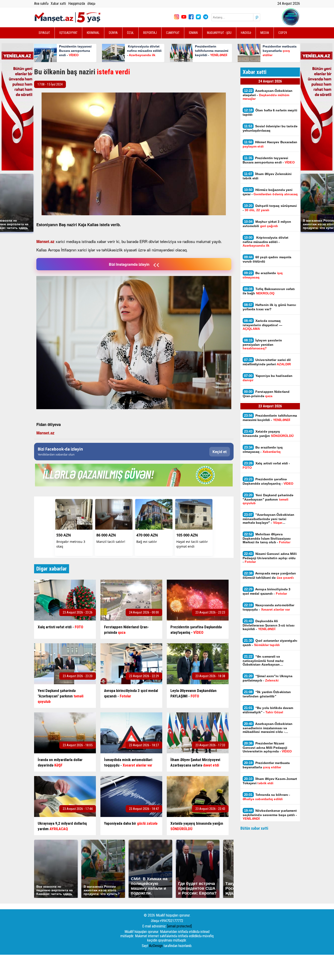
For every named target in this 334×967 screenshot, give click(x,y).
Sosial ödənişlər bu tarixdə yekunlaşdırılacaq (270, 128)
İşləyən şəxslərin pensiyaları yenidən (262, 344)
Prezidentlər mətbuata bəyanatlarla (266, 765)
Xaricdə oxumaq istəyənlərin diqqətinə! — (262, 325)
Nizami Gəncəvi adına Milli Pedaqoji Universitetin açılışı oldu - (270, 558)
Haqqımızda (76, 3)
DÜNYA (113, 33)
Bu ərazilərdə (263, 275)
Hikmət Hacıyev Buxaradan (270, 144)
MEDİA (264, 33)
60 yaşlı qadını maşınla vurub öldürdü (267, 259)
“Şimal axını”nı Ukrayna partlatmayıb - (268, 678)
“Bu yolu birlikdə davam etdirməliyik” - (268, 710)
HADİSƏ (246, 33)
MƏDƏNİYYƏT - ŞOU (219, 33)
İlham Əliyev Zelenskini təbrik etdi (267, 176)
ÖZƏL (130, 33)
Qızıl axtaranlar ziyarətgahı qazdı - (270, 643)
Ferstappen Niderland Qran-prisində (266, 394)
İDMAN (193, 33)
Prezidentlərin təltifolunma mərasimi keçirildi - (270, 417)
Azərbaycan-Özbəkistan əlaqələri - (268, 94)
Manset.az (45, 241)
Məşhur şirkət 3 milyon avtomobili (267, 224)
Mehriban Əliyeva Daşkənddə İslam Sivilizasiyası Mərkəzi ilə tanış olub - (267, 538)
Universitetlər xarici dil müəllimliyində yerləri (267, 362)
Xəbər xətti (58, 3)
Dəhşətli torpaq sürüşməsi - (270, 208)
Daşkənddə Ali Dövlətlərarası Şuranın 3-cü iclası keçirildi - (268, 625)
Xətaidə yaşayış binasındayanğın (268, 433)
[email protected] (179, 926)
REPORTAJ (150, 33)
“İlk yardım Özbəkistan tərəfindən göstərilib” (267, 694)
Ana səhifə (41, 3)
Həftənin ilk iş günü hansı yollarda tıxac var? (269, 307)
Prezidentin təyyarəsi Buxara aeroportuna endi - (269, 160)
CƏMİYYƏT (172, 33)
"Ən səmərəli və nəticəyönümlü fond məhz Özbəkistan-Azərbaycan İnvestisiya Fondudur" (263, 660)
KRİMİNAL (93, 33)
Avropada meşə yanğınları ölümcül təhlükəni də (269, 575)
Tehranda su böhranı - (266, 797)
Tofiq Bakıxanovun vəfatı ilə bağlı (269, 291)
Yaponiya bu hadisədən (268, 378)
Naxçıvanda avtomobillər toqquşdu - (268, 607)
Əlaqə (91, 3)
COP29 (282, 33)
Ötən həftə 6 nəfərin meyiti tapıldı (270, 112)
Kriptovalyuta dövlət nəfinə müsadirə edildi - (266, 241)
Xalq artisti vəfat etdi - (266, 465)
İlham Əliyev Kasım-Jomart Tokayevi (270, 781)
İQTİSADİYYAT (68, 33)
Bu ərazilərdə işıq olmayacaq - (263, 449)
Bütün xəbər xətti (254, 828)
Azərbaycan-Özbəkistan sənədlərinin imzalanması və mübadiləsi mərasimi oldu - (268, 728)
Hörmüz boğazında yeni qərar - (270, 192)
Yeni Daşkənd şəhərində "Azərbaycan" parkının (268, 499)
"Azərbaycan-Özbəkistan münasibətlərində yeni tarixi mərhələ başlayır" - (268, 518)
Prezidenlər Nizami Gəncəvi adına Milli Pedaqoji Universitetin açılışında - (267, 747)
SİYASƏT (44, 33)
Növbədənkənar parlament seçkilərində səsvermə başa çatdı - (270, 814)
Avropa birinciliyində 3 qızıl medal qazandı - (267, 591)
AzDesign (156, 946)
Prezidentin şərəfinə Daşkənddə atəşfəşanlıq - (268, 481)
